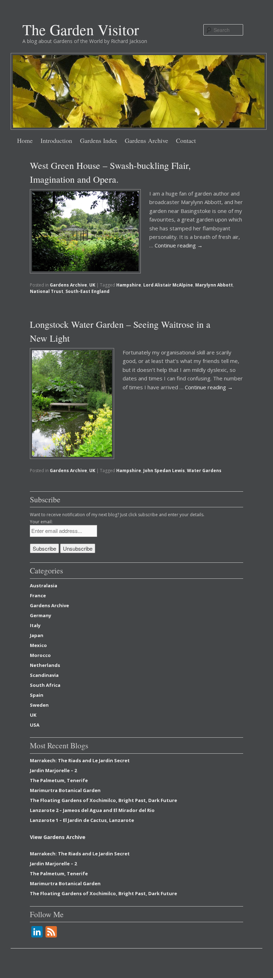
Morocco (40, 655)
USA (34, 725)
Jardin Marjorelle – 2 (53, 770)
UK (92, 285)
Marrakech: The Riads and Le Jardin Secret (80, 760)
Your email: (41, 522)
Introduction (56, 140)
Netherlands (45, 665)
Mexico (38, 645)
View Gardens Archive (57, 837)
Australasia (43, 585)
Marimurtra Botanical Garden (65, 790)
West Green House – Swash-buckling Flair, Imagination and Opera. (110, 172)
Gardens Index (98, 140)
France (38, 595)
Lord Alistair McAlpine (168, 285)
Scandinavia (44, 675)
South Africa (45, 685)
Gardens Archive (146, 140)
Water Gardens (204, 470)
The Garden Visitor (80, 29)
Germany (40, 615)
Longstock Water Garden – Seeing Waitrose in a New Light (120, 331)
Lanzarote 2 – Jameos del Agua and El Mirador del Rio (92, 810)
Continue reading (179, 245)
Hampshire (128, 285)
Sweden (39, 705)
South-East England (87, 291)
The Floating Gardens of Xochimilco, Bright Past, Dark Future (103, 800)
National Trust (46, 291)
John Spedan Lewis (164, 470)
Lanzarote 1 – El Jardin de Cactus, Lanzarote (82, 820)
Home (25, 140)
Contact (186, 140)
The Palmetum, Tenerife (59, 780)
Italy (35, 625)
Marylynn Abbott (214, 285)
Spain (36, 695)
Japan (36, 635)
